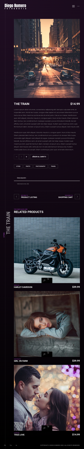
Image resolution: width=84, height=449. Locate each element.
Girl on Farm (21, 361)
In (16, 445)
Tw (11, 445)
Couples (16, 433)
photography (40, 166)
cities (18, 166)
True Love (19, 435)
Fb (5, 445)
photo (28, 166)
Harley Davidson (23, 287)
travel (53, 166)
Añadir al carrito (39, 157)
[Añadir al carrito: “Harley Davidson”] (49, 280)
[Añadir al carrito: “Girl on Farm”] (49, 354)
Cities (4, 234)
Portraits (17, 359)
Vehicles (16, 285)
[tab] (47, 178)
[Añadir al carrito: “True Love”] (49, 428)
